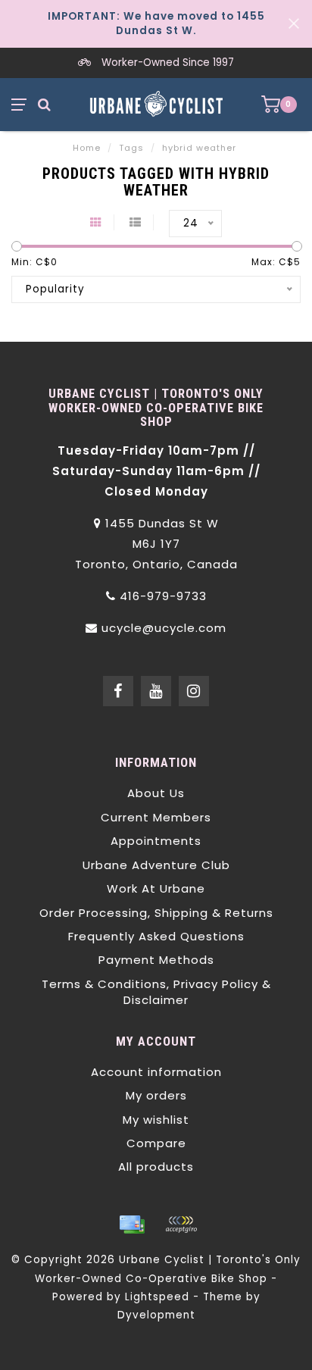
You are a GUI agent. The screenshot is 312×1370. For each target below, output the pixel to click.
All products (156, 1167)
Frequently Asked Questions (156, 936)
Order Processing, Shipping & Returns (156, 913)
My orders (156, 1095)
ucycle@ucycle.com (163, 628)
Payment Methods (156, 960)
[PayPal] (181, 1224)
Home (87, 148)
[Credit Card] (132, 1224)
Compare (156, 1143)
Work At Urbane (156, 888)
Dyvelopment (156, 1315)
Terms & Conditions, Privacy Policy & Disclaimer (156, 992)
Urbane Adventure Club (156, 865)
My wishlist (156, 1120)
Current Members (156, 817)
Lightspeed (157, 1297)
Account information (156, 1072)
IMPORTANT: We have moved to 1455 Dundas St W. (156, 23)
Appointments (156, 841)
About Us (156, 793)
